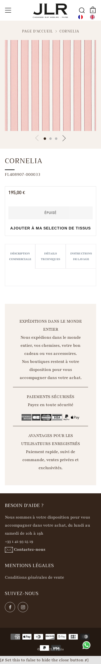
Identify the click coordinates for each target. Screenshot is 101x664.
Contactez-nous (29, 549)
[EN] (92, 17)
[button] (45, 138)
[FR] (80, 17)
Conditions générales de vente (34, 577)
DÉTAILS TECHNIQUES (50, 256)
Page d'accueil (37, 31)
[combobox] (80, 17)
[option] (92, 17)
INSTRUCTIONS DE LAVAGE (81, 256)
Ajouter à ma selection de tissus (50, 228)
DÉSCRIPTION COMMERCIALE (20, 256)
